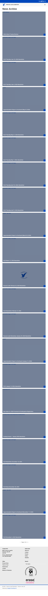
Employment (5, 566)
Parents (26, 554)
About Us (27, 550)
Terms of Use (5, 564)
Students (27, 557)
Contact (26, 552)
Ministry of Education (7, 570)
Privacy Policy (5, 563)
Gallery (26, 555)
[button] (39, 1)
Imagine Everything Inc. (12, 588)
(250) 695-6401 (9, 555)
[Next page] (27, 542)
